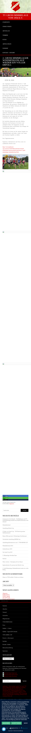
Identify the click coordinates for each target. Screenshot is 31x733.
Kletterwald (9, 696)
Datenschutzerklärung (8, 647)
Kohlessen (21, 689)
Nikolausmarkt (6, 690)
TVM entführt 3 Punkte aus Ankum (15, 577)
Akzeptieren (16, 723)
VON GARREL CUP (7, 634)
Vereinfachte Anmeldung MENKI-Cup (11, 539)
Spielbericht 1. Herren (7, 686)
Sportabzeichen (11, 689)
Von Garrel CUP (6, 597)
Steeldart (5, 641)
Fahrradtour (5, 689)
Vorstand (5, 612)
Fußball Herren (6, 594)
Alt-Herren (22, 694)
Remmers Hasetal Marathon (8, 694)
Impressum (5, 651)
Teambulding (16, 694)
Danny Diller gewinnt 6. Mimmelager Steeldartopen (15, 536)
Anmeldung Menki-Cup (8, 528)
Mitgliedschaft (6, 618)
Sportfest (13, 687)
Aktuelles (5, 609)
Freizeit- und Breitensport (9, 599)
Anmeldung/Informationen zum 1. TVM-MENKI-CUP (15, 542)
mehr (26, 723)
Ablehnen (6, 723)
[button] (5, 496)
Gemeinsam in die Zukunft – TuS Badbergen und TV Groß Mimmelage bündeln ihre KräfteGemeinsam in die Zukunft (15, 520)
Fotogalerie (20, 691)
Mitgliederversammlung (20, 687)
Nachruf (4, 558)
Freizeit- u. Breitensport (8, 638)
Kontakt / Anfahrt (7, 644)
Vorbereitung (24, 693)
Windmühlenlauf (7, 525)
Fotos (4, 625)
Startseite (5, 605)
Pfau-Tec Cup (22, 690)
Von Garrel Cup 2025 (7, 552)
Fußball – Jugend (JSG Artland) (10, 631)
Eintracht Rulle (10, 693)
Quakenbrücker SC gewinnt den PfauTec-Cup (13, 565)
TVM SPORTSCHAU (7, 622)
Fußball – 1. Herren (7, 628)
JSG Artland (11, 690)
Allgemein (11, 503)
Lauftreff (17, 686)
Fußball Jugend (6, 596)
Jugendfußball (14, 691)
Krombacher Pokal (17, 693)
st (22, 691)
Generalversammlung (7, 691)
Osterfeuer (16, 689)
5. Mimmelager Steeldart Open (10, 555)
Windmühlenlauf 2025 (8, 545)
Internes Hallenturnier (7, 687)
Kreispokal (16, 690)
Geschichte (5, 615)
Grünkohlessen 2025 (7, 549)
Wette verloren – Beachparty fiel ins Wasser (13, 561)
